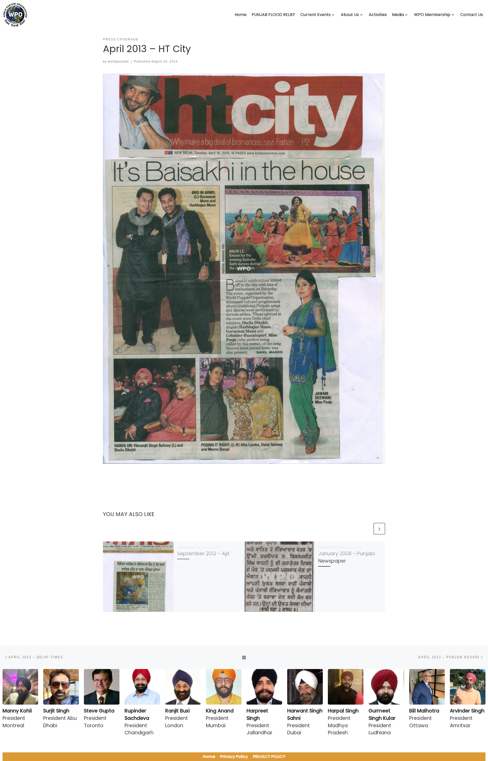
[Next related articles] (379, 528)
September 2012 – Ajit (203, 553)
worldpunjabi (118, 61)
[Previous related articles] (367, 528)
